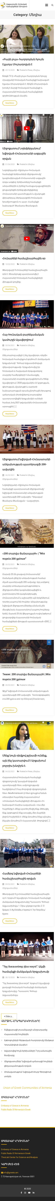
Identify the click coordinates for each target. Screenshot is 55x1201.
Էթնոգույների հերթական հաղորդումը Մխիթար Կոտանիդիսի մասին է (29, 1042)
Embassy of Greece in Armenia (15, 1106)
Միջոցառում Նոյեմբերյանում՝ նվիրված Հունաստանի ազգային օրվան (24, 153)
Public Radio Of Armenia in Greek (15, 1109)
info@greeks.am (10, 1172)
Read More (10, 103)
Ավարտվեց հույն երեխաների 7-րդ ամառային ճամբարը (28, 1053)
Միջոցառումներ (10, 349)
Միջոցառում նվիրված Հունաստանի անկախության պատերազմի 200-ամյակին (26, 464)
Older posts (11, 1016)
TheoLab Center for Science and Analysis (19, 1157)
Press (30, 70)
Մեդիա (36, 70)
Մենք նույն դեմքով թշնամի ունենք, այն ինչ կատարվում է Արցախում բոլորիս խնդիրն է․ (24, 760)
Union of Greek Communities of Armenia (27, 1088)
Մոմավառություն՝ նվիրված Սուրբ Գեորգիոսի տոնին (27, 1074)
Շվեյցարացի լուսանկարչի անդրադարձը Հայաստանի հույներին (25, 1032)
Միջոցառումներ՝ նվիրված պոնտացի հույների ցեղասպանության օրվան (28, 1063)
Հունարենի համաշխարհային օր (23, 258)
